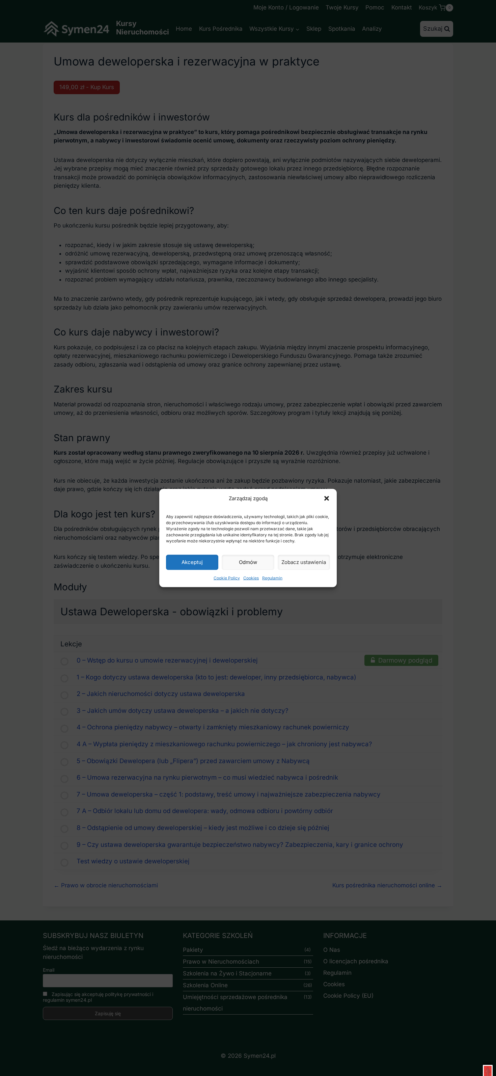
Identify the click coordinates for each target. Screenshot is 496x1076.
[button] (326, 498)
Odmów (248, 562)
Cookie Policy (227, 577)
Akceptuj (192, 562)
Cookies (251, 577)
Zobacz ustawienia (303, 562)
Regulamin (272, 577)
